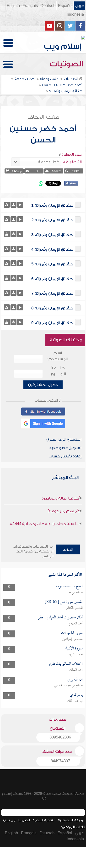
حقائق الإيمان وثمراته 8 (52, 308)
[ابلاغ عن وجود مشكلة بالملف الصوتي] (7, 205)
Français (30, 6)
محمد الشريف (75, 654)
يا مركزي (76, 695)
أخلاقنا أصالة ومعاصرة (61, 498)
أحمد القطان (76, 670)
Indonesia (75, 14)
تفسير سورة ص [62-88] (64, 602)
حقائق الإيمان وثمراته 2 (52, 220)
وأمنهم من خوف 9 (64, 511)
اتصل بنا (24, 820)
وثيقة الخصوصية (70, 820)
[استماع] (20, 205)
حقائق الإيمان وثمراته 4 (52, 249)
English (13, 6)
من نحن (9, 820)
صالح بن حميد (74, 593)
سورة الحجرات (72, 633)
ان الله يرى (75, 679)
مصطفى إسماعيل (72, 639)
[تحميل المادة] (13, 205)
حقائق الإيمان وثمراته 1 (52, 205)
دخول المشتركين (43, 385)
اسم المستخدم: (57, 356)
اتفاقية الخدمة (43, 820)
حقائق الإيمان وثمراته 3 (52, 235)
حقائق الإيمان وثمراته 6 (52, 279)
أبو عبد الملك (75, 701)
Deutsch (48, 6)
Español (65, 6)
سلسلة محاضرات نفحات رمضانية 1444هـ (44, 524)
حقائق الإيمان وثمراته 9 (52, 323)
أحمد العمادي (75, 624)
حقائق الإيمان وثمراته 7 (52, 293)
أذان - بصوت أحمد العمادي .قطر (60, 617)
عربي (79, 6)
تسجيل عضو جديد (65, 448)
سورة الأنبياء (73, 648)
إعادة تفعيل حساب (65, 456)
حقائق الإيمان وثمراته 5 (52, 264)
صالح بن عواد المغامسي (68, 685)
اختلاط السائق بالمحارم (66, 664)
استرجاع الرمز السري (63, 439)
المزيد (68, 549)
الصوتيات (67, 64)
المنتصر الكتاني (74, 608)
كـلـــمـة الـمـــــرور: (57, 371)
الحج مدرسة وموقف (68, 586)
